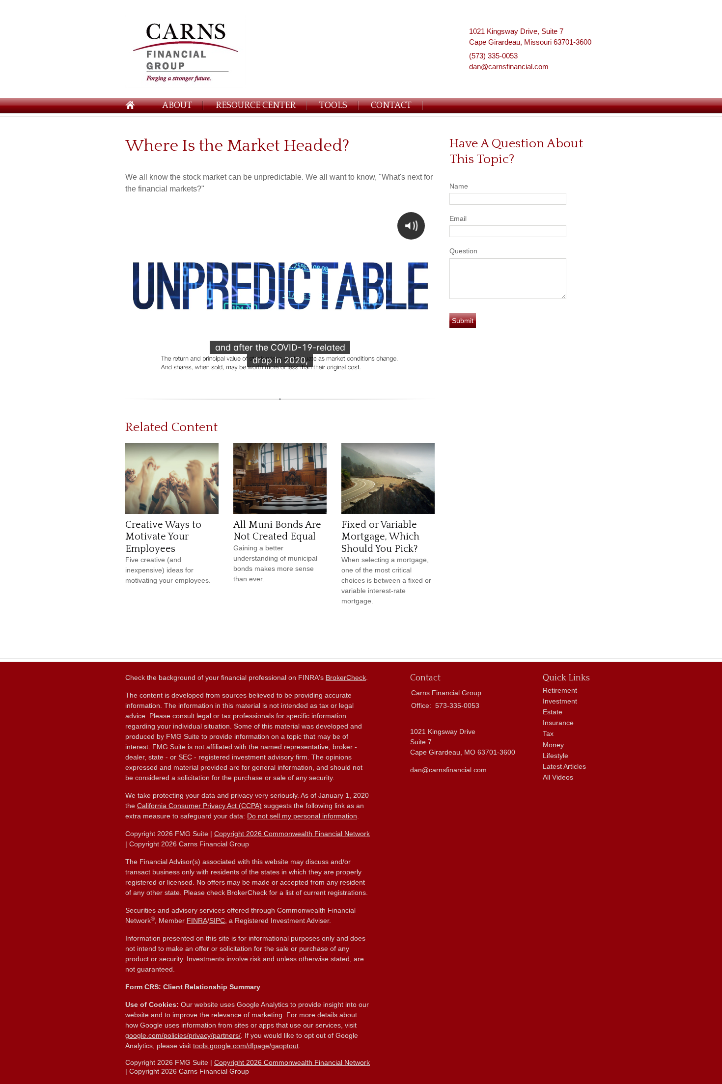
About (177, 105)
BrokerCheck (346, 677)
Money (553, 745)
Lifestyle (555, 755)
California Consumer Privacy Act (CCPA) (199, 806)
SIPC (217, 920)
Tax (548, 733)
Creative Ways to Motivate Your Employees (163, 536)
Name (458, 186)
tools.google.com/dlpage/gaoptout (246, 1046)
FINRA (197, 920)
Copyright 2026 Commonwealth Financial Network (292, 834)
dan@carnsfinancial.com (509, 66)
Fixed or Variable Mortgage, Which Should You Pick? (380, 536)
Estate (552, 712)
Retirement (560, 690)
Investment (560, 701)
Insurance (558, 723)
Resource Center (256, 105)
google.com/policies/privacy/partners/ (183, 1035)
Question (463, 251)
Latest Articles (564, 766)
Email (458, 218)
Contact (391, 105)
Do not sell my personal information (302, 816)
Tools (333, 105)
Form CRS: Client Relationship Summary (192, 987)
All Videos (558, 777)
